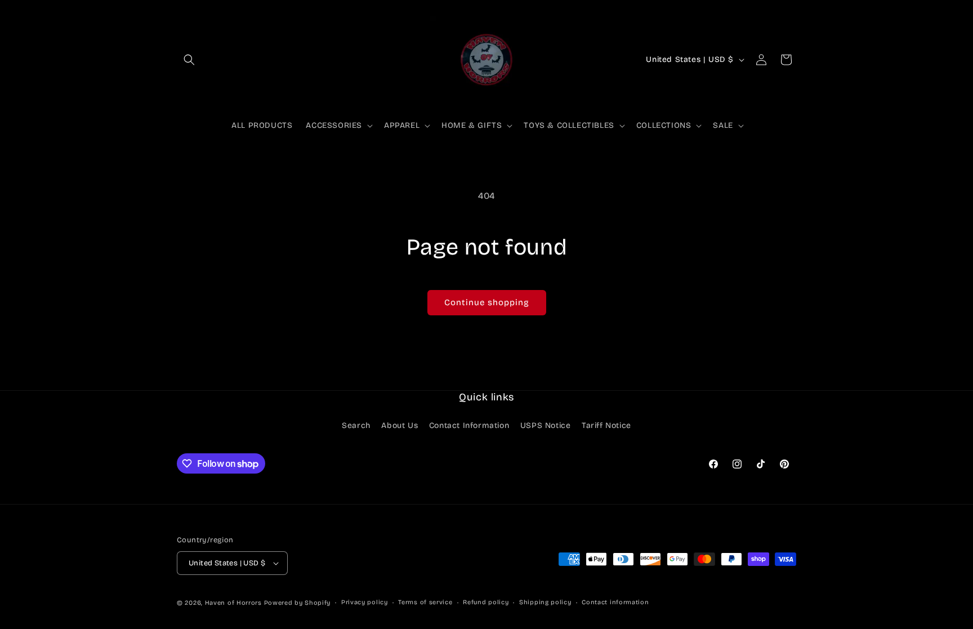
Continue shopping (486, 302)
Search (356, 425)
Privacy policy (364, 602)
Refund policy (485, 602)
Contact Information (469, 425)
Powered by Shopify (297, 602)
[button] (189, 59)
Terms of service (425, 602)
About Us (399, 425)
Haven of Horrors (233, 602)
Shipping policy (545, 602)
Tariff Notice (606, 425)
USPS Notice (545, 425)
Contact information (615, 602)
